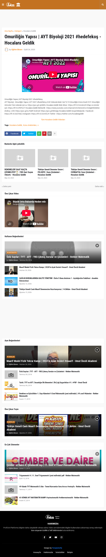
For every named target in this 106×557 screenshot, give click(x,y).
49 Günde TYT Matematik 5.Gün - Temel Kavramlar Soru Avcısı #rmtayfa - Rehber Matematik (54, 486)
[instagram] (61, 537)
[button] (3, 4)
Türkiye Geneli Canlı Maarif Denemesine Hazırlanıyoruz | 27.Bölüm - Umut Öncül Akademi (48, 428)
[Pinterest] (44, 133)
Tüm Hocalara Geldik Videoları (53, 120)
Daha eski (99, 186)
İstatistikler (60, 552)
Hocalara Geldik (29, 31)
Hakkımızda (48, 552)
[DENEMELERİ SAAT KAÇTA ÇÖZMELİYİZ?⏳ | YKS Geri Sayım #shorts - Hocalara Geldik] (20, 158)
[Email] (49, 133)
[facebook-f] (44, 537)
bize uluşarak (36, 530)
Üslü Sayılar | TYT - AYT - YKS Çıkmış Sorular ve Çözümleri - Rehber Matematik (48, 256)
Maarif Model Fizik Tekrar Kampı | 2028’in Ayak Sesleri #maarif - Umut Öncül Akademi (52, 267)
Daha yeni (7, 186)
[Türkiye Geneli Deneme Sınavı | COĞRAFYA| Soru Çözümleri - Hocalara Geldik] (86, 158)
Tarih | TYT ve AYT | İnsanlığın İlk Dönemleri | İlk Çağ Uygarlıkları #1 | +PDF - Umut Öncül (53, 382)
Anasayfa (37, 552)
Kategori (18, 31)
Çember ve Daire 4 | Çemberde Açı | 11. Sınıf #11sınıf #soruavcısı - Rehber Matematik (52, 465)
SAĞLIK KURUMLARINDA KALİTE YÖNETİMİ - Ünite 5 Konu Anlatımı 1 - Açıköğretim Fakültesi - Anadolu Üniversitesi (58, 279)
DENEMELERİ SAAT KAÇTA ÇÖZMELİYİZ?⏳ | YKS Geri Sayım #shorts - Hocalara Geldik (19, 172)
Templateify (57, 548)
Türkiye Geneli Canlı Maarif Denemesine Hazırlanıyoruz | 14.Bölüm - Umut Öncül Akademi (53, 289)
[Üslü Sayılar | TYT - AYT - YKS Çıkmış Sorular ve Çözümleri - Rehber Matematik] (11, 374)
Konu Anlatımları (29, 125)
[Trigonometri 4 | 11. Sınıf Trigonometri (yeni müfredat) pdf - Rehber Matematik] (11, 478)
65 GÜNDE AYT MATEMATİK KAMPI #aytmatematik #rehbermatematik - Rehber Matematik (53, 497)
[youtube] (56, 537)
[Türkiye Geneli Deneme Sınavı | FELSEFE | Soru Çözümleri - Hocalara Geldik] (53, 158)
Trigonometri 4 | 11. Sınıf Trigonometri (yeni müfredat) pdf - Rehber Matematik (49, 475)
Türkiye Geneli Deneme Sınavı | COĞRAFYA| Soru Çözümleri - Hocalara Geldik (84, 172)
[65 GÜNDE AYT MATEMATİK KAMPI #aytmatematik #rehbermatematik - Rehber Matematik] (11, 500)
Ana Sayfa (9, 31)
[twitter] (50, 537)
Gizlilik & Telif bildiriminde (52, 530)
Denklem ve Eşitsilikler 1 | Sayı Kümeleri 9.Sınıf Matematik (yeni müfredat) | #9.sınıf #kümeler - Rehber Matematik (58, 394)
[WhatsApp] (39, 133)
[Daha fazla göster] (54, 133)
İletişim (70, 552)
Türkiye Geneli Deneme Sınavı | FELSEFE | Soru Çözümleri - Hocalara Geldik (51, 172)
